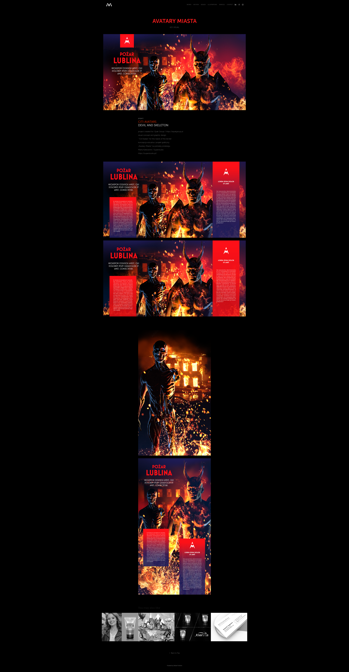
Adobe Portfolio (178, 665)
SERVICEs (222, 4)
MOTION (196, 4)
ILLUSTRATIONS (212, 4)
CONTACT (230, 4)
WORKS (189, 4)
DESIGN (203, 4)
